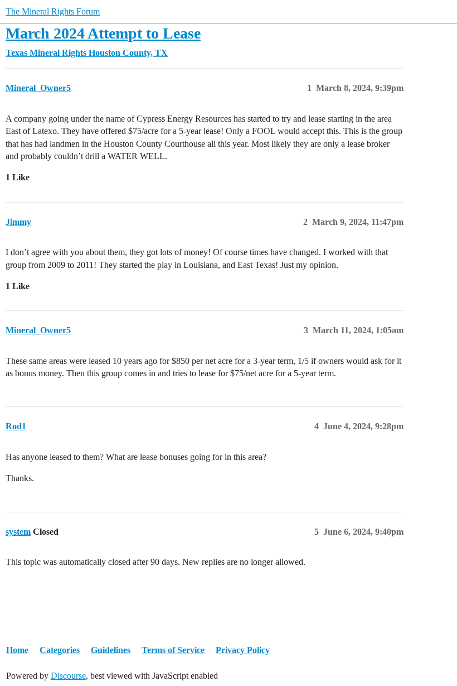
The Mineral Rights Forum (53, 11)
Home (17, 650)
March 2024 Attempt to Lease (103, 33)
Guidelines (110, 650)
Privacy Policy (243, 650)
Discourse (68, 675)
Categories (60, 650)
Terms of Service (173, 650)
